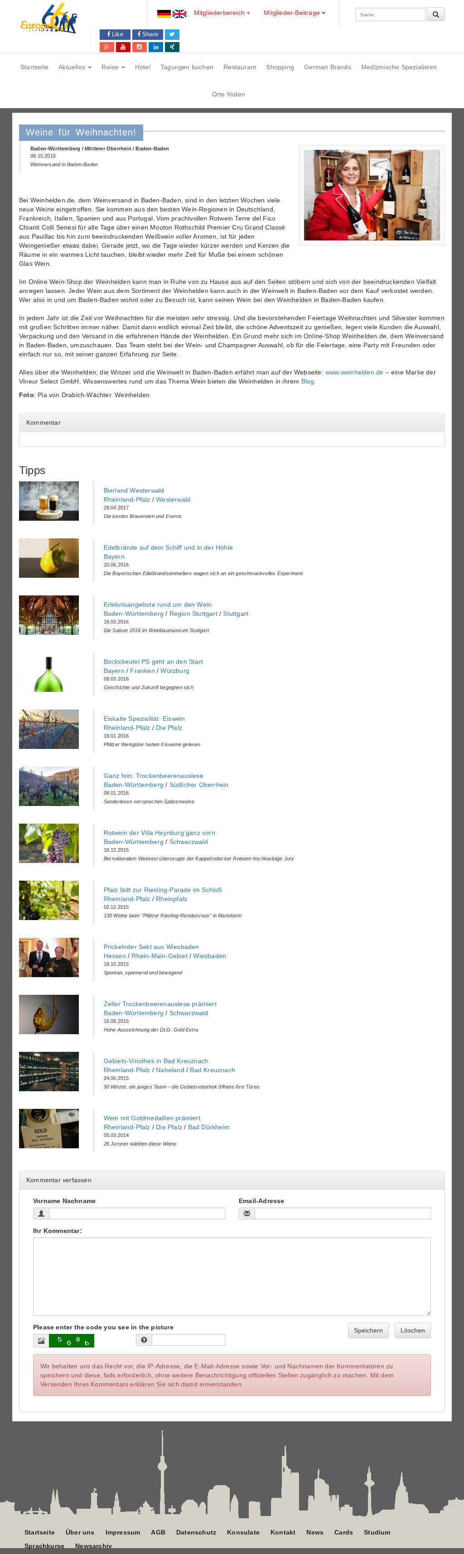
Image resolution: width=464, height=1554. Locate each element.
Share (149, 34)
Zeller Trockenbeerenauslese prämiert (160, 1003)
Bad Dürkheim (209, 1127)
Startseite (34, 67)
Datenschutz (196, 1532)
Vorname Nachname (64, 1200)
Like (116, 34)
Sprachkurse (44, 1545)
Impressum (123, 1532)
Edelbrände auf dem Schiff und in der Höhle (168, 547)
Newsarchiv (93, 1545)
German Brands (327, 67)
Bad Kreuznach (212, 1070)
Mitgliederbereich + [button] (222, 12)
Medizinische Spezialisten (399, 67)
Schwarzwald (188, 841)
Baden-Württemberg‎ (134, 613)
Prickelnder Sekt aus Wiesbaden (151, 946)
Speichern (368, 1330)
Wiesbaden (209, 955)
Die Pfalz (169, 727)
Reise (111, 67)
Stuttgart (235, 613)
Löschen (413, 1330)
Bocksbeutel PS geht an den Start (153, 661)
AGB (158, 1532)
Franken (142, 670)
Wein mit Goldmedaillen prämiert (152, 1118)
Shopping (280, 67)
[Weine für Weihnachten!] (372, 195)
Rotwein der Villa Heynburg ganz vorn (159, 832)
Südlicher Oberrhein (199, 784)
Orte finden (228, 94)
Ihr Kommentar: (57, 1230)
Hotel (142, 67)
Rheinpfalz (171, 898)
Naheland (170, 1070)
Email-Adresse (262, 1200)
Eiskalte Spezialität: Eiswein (144, 718)
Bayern (114, 556)
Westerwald (173, 499)
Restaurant (239, 67)
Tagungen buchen (186, 67)
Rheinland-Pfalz (127, 499)
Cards (343, 1532)
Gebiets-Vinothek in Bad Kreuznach (156, 1061)
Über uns (80, 1532)
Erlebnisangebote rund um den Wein (158, 604)
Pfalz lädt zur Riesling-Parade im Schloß (163, 889)
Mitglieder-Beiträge (293, 12)
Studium (377, 1532)
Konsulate (243, 1532)
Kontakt (283, 1532)
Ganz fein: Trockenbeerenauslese (153, 775)
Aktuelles (72, 67)
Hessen (115, 955)
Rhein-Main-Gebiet (159, 955)
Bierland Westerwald (134, 490)
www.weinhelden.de (354, 372)
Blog (307, 381)
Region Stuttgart (193, 613)
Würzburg (174, 670)
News (315, 1532)
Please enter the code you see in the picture (103, 1327)
